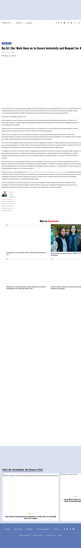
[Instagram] (61, 23)
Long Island (29, 23)
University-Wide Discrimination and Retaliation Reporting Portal (46, 172)
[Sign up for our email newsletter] (71, 23)
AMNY (75, 496)
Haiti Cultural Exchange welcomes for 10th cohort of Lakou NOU (30, 517)
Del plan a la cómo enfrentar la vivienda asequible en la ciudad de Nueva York (26, 288)
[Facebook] (56, 23)
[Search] (75, 23)
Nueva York (19, 23)
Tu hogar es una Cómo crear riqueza (26, 253)
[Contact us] (69, 23)
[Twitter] (59, 23)
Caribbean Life (30, 513)
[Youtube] (64, 23)
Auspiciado (53, 221)
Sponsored (7, 43)
